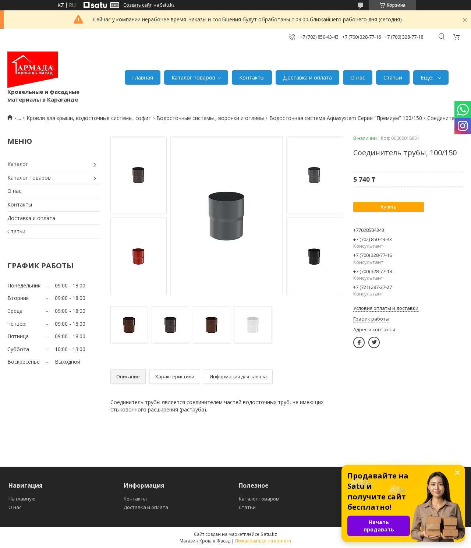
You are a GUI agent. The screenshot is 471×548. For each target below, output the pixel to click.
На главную (22, 498)
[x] (374, 342)
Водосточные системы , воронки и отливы (210, 117)
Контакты (252, 77)
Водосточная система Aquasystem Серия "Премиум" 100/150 (345, 117)
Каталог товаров (193, 77)
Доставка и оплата (307, 77)
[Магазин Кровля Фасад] (32, 70)
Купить (388, 207)
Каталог (17, 163)
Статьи (392, 77)
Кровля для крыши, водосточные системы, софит (88, 117)
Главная (142, 77)
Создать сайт (137, 5)
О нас (357, 77)
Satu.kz (269, 534)
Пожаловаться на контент (263, 541)
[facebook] (359, 342)
